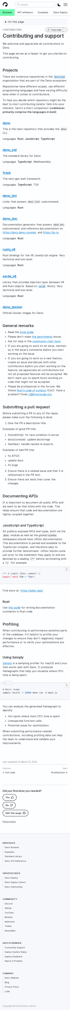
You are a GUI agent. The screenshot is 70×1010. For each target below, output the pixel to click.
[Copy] (66, 569)
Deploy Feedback (13, 956)
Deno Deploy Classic (15, 882)
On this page (16, 21)
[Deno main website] (5, 4)
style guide (27, 332)
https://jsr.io (51, 232)
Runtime (7, 12)
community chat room (46, 341)
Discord (9, 903)
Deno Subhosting (13, 886)
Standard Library (13, 856)
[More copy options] (65, 30)
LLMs (7, 991)
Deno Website (12, 977)
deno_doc (10, 219)
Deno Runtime (12, 847)
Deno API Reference (15, 861)
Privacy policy (9, 821)
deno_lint (10, 196)
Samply (7, 663)
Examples (43, 12)
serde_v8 (9, 276)
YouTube (9, 912)
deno (6, 123)
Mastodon (10, 921)
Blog (7, 982)
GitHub (8, 908)
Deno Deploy (11, 877)
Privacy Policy (12, 986)
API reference (25, 12)
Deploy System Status (16, 952)
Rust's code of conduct (31, 390)
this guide (14, 607)
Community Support (15, 947)
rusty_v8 (9, 249)
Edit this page (13, 813)
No (7, 805)
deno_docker (12, 307)
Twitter (8, 926)
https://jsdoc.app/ (31, 590)
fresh (7, 173)
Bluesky (9, 917)
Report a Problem (13, 961)
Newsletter (10, 930)
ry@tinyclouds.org (39, 394)
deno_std (10, 150)
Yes (8, 797)
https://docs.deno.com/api (19, 232)
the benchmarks (42, 336)
